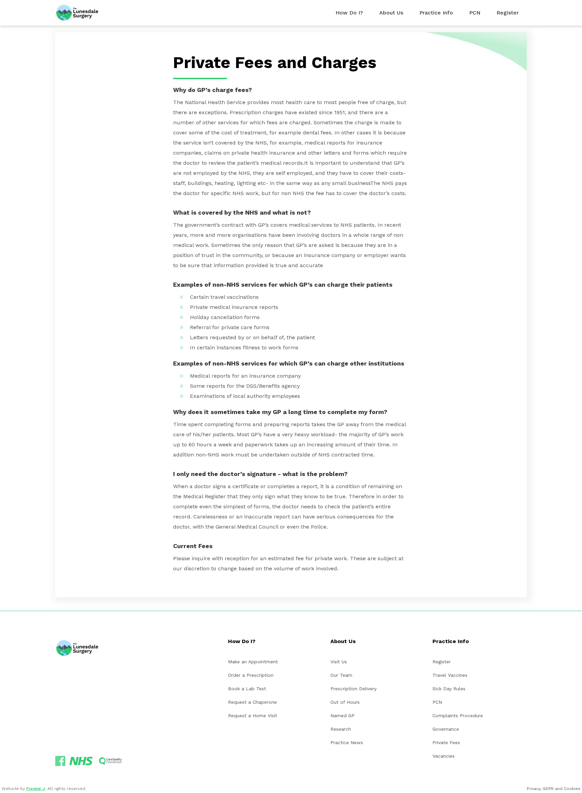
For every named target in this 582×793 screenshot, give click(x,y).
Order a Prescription (250, 675)
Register (441, 661)
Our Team (341, 675)
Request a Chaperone (252, 702)
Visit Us (338, 661)
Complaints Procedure (457, 715)
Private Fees (446, 742)
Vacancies (443, 756)
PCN (437, 702)
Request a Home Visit (252, 715)
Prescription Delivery (353, 688)
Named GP (342, 715)
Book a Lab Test (247, 688)
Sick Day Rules (448, 688)
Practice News (346, 742)
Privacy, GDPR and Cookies (553, 788)
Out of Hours (345, 702)
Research (340, 729)
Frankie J (35, 788)
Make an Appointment (253, 661)
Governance (445, 729)
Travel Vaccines (449, 675)
